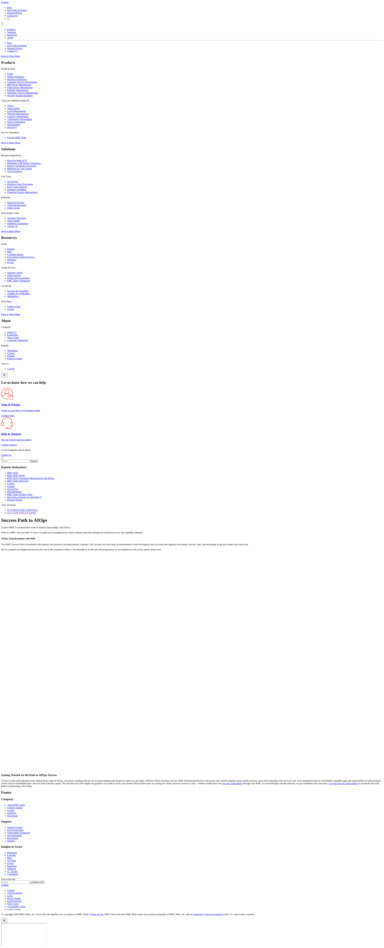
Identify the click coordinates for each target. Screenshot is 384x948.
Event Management (16, 111)
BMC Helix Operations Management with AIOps (30, 478)
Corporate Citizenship (17, 340)
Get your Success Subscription (342, 783)
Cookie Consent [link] (14, 909)
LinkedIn (11, 855)
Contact (11, 353)
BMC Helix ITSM (16, 475)
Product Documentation (18, 278)
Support (11, 486)
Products (11, 29)
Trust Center (13, 337)
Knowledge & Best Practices (20, 257)
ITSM (10, 74)
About (10, 37)
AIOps (10, 106)
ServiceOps (12, 181)
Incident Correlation (16, 189)
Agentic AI (12, 226)
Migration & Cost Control (19, 168)
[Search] (8, 18)
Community (12, 874)
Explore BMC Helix (17, 137)
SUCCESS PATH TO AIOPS (21, 512)
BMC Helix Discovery (18, 481)
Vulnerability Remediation (19, 119)
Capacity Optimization (17, 116)
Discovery (12, 127)
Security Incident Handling (20, 95)
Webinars (11, 260)
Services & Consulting (17, 291)
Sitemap (11, 841)
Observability (13, 108)
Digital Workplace (15, 76)
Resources (12, 35)
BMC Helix (12, 473)
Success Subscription (232, 783)
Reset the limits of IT (17, 160)
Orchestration (13, 124)
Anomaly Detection (16, 218)
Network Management (17, 114)
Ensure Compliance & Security (22, 166)
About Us (11, 332)
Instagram (11, 866)
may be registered (214, 914)
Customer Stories (15, 254)
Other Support (14, 275)
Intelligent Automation (17, 223)
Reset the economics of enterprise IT (24, 497)
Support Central (14, 272)
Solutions (11, 32)
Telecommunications (17, 205)
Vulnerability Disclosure (18, 832)
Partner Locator (14, 358)
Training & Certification (18, 293)
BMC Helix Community (18, 281)
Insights (11, 249)
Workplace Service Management (22, 93)
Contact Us (12, 15)
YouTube (11, 860)
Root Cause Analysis (17, 187)
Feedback (11, 813)
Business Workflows (17, 79)
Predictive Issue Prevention (20, 184)
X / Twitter (12, 871)
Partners (11, 356)
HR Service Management (19, 85)
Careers (10, 369)
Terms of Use (97, 914)
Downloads (12, 838)
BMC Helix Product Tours (19, 494)
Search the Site (8, 879)
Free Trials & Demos (17, 10)
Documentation (14, 491)
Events (10, 262)
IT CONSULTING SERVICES (22, 510)
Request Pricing (14, 13)
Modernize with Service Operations (24, 163)
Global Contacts (14, 807)
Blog (9, 7)
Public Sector (13, 208)
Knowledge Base (15, 830)
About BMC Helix (16, 805)
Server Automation (16, 122)
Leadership (12, 335)
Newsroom (12, 350)
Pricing (10, 309)
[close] (2, 458)
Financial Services (15, 202)
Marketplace (13, 296)
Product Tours (14, 306)
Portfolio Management (17, 90)
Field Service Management (20, 87)
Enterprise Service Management (22, 192)
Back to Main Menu (10, 56)
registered (198, 914)
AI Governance (14, 171)
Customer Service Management (22, 82)
